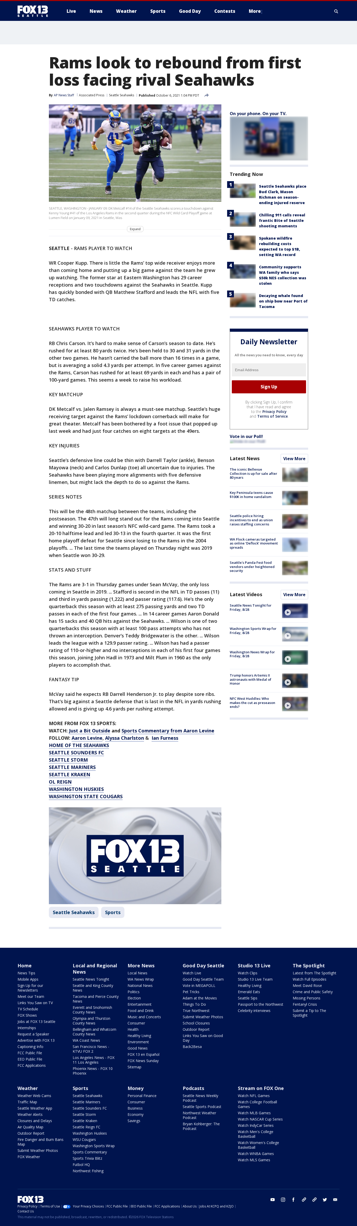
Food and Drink (141, 1010)
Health (133, 1029)
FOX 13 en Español (143, 1054)
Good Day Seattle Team (203, 979)
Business (135, 1108)
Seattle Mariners (86, 1101)
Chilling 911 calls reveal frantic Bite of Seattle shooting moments (282, 220)
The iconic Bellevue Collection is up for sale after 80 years (253, 473)
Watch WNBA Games (256, 1153)
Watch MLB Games (254, 1112)
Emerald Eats (249, 991)
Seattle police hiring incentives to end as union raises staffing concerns (251, 519)
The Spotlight (309, 965)
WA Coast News (86, 1040)
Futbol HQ (81, 1164)
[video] (295, 610)
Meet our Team (31, 996)
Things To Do (194, 1004)
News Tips (26, 972)
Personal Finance (142, 1095)
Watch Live (192, 972)
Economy (135, 1114)
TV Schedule (28, 1008)
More (255, 11)
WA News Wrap (141, 979)
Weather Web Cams (34, 1095)
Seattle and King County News (93, 988)
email (335, 1199)
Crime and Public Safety (313, 991)
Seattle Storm (84, 1114)
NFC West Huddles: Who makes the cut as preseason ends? (252, 702)
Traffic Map (27, 1101)
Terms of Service (272, 416)
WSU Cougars (84, 1139)
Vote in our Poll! (246, 436)
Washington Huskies (90, 1133)
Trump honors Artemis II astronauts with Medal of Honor (250, 679)
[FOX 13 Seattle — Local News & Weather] (35, 11)
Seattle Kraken (85, 1120)
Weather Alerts (30, 1114)
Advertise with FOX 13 (36, 1040)
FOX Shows (27, 1015)
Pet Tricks (191, 991)
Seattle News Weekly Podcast (200, 1098)
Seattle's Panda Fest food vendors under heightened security (252, 566)
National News (140, 985)
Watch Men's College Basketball (255, 1134)
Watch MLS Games (254, 1159)
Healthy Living (139, 1035)
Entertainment (140, 1004)
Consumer (136, 1023)
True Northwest (196, 1010)
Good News (138, 1048)
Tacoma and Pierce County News (96, 999)
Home (25, 965)
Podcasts (193, 1088)
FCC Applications (32, 1065)
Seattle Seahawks (121, 95)
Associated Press (91, 95)
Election (134, 998)
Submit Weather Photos (203, 1016)
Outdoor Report (196, 1029)
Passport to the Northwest (260, 1004)
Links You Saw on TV (35, 1002)
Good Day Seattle (203, 965)
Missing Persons (306, 998)
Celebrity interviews (254, 1010)
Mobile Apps (28, 979)
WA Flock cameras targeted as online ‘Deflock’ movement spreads (254, 543)
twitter (325, 1199)
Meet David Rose (307, 985)
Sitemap (134, 1066)
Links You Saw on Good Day (203, 1038)
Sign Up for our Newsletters (30, 988)
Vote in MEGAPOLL (199, 985)
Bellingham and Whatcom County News (94, 1032)
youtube (272, 1199)
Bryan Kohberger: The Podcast (201, 1126)
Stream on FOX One (261, 1088)
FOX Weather (29, 1156)
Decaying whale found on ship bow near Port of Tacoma (283, 301)
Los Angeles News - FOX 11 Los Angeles (93, 1060)
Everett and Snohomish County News (92, 1010)
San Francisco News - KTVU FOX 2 (91, 1049)
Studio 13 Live (254, 965)
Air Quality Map (30, 1126)
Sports (112, 912)
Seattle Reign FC (86, 1126)
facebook (293, 1199)
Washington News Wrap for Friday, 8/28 (252, 654)
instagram (283, 1199)
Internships (27, 1027)
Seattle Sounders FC (90, 1108)
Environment (138, 1041)
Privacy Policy (274, 411)
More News (141, 965)
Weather (28, 1088)
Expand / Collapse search (336, 11)
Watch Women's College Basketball (258, 1145)
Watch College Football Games (257, 1104)
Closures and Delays (35, 1120)
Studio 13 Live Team (255, 979)
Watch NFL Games (254, 1095)
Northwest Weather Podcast (199, 1115)
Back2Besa (192, 1046)
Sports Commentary (90, 1152)
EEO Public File (30, 1059)
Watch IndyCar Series (256, 1125)
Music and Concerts (144, 1016)
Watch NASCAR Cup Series (260, 1119)
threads (314, 1199)
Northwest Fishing (88, 1170)
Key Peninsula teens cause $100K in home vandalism (251, 494)
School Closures (196, 1023)
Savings (134, 1120)
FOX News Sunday (143, 1060)
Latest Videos (246, 594)
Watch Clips (247, 972)
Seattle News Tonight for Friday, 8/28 (251, 607)
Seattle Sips (247, 998)
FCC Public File (30, 1052)
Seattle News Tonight (91, 979)
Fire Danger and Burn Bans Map (41, 1142)
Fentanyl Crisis (305, 1004)
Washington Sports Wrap (94, 1145)
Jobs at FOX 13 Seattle (36, 1021)
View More (294, 458)
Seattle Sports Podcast (202, 1106)
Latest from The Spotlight (314, 972)
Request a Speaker (33, 1034)
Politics (134, 991)
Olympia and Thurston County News (91, 1021)
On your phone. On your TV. (258, 113)
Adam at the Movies (200, 998)
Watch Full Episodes (309, 979)
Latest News (245, 458)
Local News (137, 972)
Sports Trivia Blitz (87, 1158)
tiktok (304, 1199)
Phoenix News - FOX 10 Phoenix (93, 1071)
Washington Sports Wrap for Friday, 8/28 (253, 630)
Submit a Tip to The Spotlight (309, 1013)
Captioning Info (30, 1046)
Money (135, 1088)
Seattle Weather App (35, 1108)
